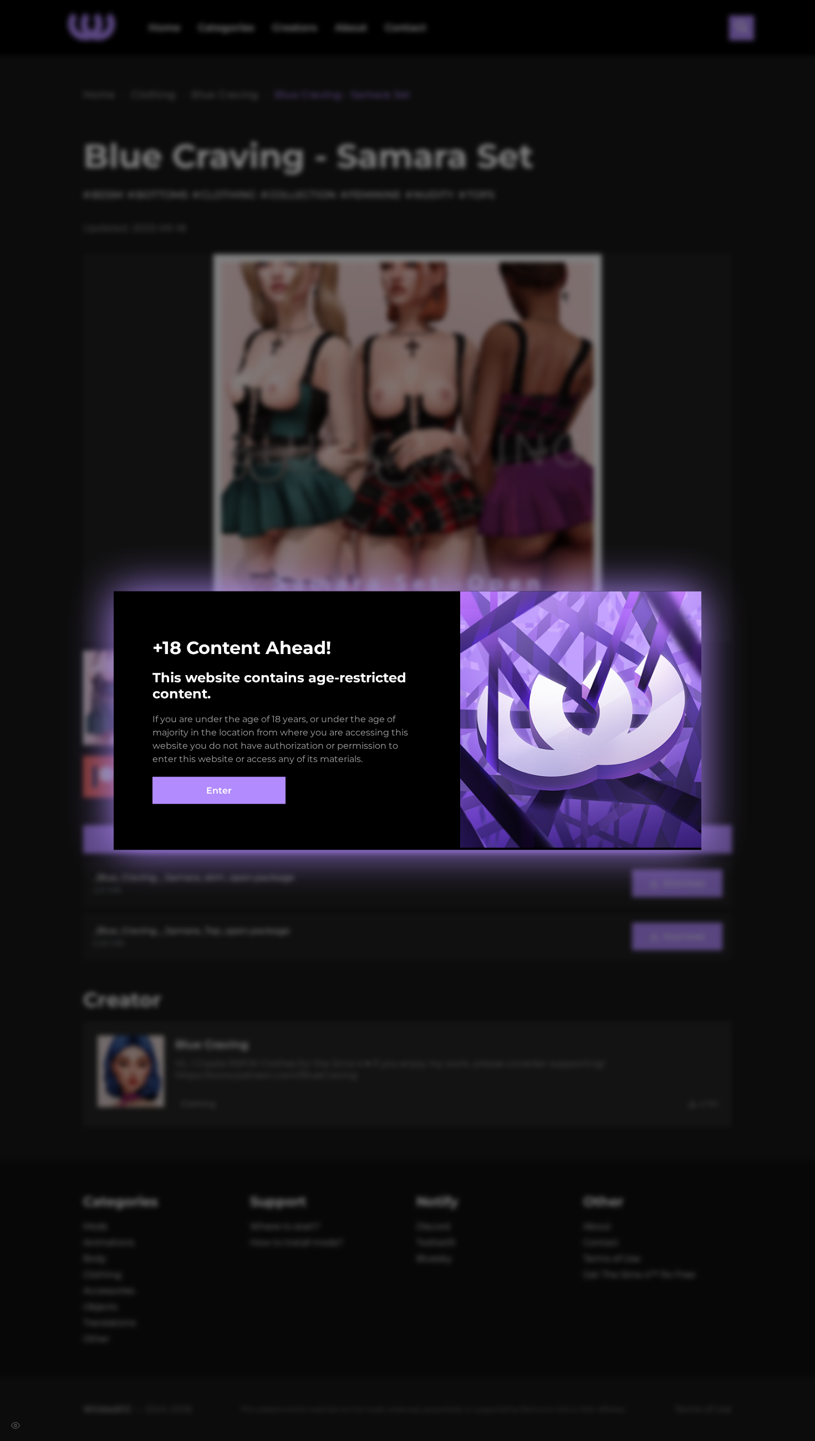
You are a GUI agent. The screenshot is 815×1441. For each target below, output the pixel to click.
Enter (219, 790)
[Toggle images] (15, 1425)
